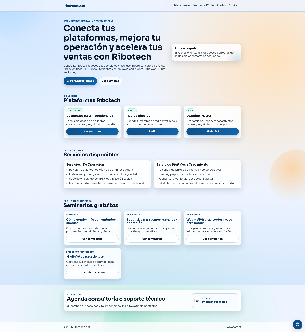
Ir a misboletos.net (92, 272)
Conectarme (92, 131)
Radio (152, 131)
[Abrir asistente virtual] (297, 324)
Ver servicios (110, 81)
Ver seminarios (92, 239)
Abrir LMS (212, 131)
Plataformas (182, 5)
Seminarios (218, 5)
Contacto (235, 5)
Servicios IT (201, 5)
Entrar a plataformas (80, 81)
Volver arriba (233, 327)
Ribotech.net (74, 6)
